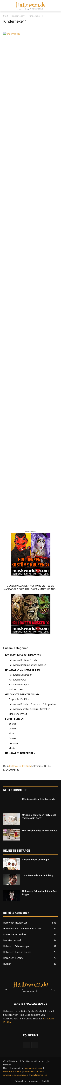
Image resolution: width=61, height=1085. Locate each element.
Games (12, 738)
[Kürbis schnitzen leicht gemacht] (11, 803)
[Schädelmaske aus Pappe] (11, 864)
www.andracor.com (12, 1071)
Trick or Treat (16, 689)
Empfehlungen (14, 718)
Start (5, 15)
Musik (12, 748)
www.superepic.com (33, 1068)
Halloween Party (17, 679)
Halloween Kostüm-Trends (23, 660)
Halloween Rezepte (19, 684)
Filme (11, 733)
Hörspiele (14, 743)
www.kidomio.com (38, 1075)
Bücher (12, 723)
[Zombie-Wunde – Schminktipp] (11, 879)
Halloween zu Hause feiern (22, 669)
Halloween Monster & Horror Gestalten (29, 709)
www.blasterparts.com (33, 1071)
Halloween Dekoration (20, 674)
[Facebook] (26, 1045)
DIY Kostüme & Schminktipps (23, 655)
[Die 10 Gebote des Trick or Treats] (11, 834)
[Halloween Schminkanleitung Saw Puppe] (11, 895)
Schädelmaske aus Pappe (35, 859)
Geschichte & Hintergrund (22, 694)
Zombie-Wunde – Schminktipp (37, 875)
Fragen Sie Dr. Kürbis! (20, 699)
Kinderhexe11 (18, 15)
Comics (12, 728)
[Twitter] (34, 1045)
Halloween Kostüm (20, 766)
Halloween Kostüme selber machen (27, 664)
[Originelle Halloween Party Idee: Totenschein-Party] (11, 819)
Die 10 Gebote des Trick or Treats (39, 830)
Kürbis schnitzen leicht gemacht (38, 799)
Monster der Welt (18, 713)
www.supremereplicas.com (15, 1075)
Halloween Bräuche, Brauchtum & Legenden (32, 704)
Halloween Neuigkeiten (20, 753)
